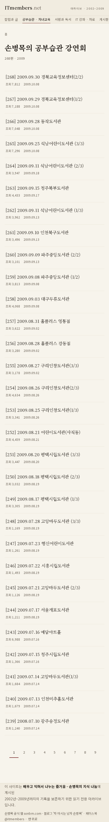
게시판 (103, 19)
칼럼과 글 (11, 19)
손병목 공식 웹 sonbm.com (23, 813)
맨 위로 (33, 819)
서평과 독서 (63, 19)
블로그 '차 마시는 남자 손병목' (63, 813)
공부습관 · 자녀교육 (36, 19)
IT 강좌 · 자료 (85, 19)
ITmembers (23, 7)
